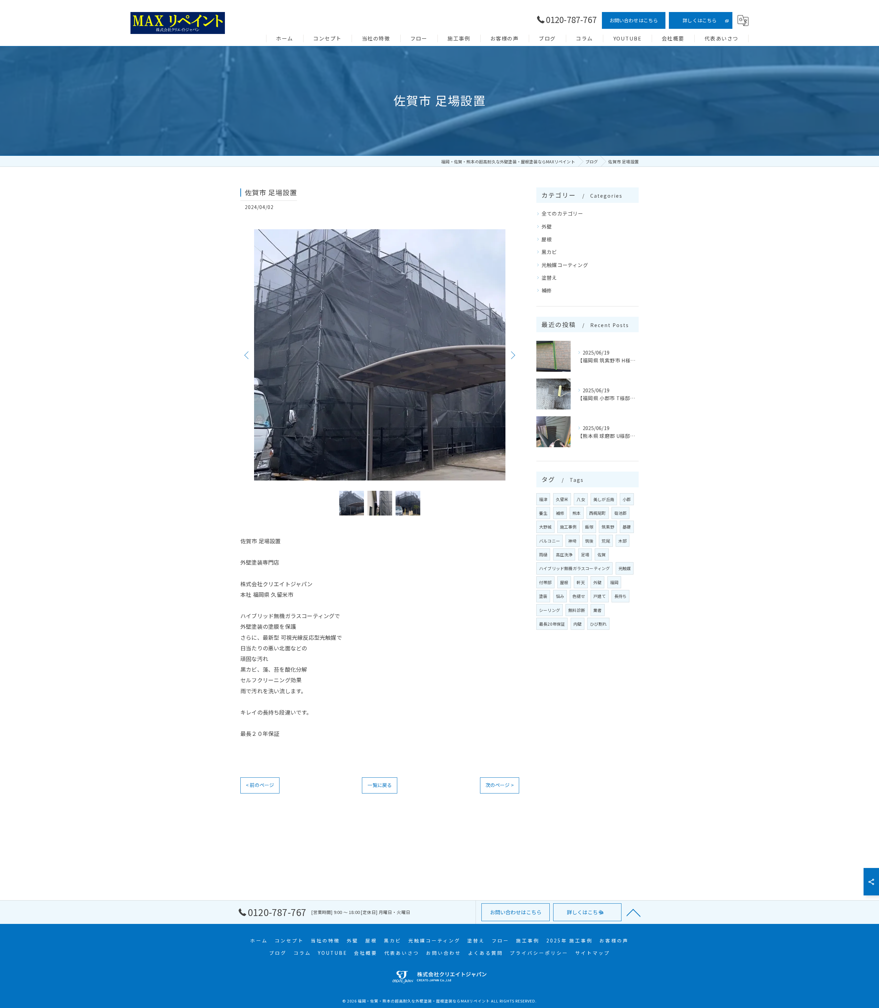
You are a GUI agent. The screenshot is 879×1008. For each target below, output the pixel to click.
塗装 (543, 596)
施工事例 (568, 527)
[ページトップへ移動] (633, 912)
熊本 (576, 513)
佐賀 (601, 554)
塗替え (549, 277)
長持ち (620, 596)
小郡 (627, 499)
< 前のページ (260, 784)
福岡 (614, 582)
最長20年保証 (552, 624)
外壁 (546, 226)
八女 (581, 499)
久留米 (562, 499)
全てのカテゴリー (562, 213)
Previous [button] (247, 355)
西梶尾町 (597, 513)
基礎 (627, 527)
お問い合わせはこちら (633, 20)
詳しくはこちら (700, 20)
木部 (622, 541)
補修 (546, 290)
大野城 (545, 527)
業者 (597, 610)
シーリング (549, 610)
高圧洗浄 (564, 554)
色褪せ (578, 596)
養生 (543, 513)
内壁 (577, 624)
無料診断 (576, 610)
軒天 (581, 582)
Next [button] (512, 355)
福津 (543, 499)
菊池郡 (620, 513)
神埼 (572, 541)
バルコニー (549, 541)
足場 (585, 554)
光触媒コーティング (564, 264)
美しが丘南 (603, 499)
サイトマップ (592, 952)
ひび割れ (598, 624)
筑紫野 (608, 527)
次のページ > (500, 784)
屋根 (546, 239)
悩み (560, 596)
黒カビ (549, 251)
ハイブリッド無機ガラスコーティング (574, 568)
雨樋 (543, 554)
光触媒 (624, 568)
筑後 (589, 541)
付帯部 (545, 582)
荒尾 (606, 541)
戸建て (599, 596)
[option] (379, 354)
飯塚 (589, 527)
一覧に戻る (379, 784)
